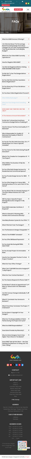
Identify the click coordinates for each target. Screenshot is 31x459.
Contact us (15, 384)
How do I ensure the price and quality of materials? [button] (15, 128)
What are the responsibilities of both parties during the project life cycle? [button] (14, 320)
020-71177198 (8, 1)
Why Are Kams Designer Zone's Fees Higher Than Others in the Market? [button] (13, 336)
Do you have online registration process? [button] (15, 93)
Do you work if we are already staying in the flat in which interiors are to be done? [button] (15, 192)
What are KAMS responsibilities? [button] (12, 325)
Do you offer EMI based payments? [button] (13, 239)
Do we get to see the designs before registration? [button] (14, 74)
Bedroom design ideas (15, 388)
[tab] (15, 39)
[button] (15, 98)
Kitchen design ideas (15, 390)
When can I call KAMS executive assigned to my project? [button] (15, 269)
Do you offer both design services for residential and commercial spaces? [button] (14, 170)
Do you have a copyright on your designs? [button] (12, 313)
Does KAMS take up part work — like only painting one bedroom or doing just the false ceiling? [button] (15, 343)
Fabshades (15, 419)
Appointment (18, 9)
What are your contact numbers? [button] (13, 275)
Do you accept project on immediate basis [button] (14, 251)
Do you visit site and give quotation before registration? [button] (13, 81)
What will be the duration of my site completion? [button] (13, 164)
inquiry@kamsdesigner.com (8, 3)
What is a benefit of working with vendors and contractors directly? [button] (13, 214)
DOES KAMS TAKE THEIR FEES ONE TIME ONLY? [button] (13, 110)
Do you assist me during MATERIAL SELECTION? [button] (12, 245)
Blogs (15, 396)
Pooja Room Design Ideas (15, 394)
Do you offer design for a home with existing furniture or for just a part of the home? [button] (15, 184)
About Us (15, 382)
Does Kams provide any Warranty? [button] (13, 330)
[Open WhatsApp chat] (27, 447)
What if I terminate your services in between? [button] (13, 300)
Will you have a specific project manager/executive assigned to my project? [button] (13, 200)
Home (2, 32)
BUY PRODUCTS (6, 5)
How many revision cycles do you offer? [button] (15, 220)
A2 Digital (27, 457)
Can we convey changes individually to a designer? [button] (15, 294)
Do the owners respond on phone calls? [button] (15, 280)
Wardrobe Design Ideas (15, 392)
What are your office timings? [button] (11, 264)
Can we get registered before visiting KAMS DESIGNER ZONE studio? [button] (14, 68)
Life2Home (15, 417)
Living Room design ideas (15, 386)
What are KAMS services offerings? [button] (13, 39)
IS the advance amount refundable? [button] (14, 116)
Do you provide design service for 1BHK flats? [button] (14, 177)
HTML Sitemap (15, 399)
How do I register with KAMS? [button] (11, 62)
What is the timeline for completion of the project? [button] (14, 157)
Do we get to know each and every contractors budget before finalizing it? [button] (15, 121)
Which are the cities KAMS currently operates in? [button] (13, 56)
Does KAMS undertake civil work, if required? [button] (13, 208)
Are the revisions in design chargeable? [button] (15, 230)
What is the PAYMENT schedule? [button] (12, 235)
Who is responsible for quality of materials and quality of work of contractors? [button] (12, 135)
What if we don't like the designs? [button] (13, 225)
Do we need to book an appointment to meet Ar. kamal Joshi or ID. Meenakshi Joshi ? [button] (15, 286)
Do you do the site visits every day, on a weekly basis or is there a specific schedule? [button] (15, 143)
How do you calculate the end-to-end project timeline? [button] (14, 258)
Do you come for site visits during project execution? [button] (15, 150)
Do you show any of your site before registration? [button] (13, 87)
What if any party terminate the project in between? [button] (15, 307)
